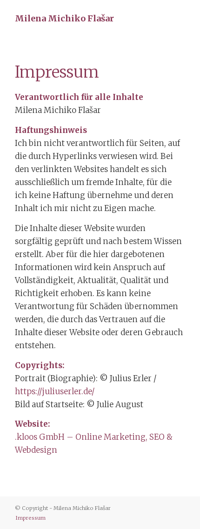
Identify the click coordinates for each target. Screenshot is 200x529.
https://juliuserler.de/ (54, 391)
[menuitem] (28, 518)
